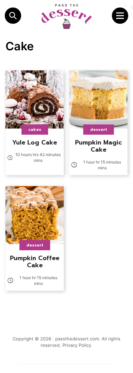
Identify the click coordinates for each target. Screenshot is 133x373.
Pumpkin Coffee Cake (34, 261)
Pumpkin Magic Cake (98, 146)
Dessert (98, 129)
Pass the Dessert (66, 16)
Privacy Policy (76, 345)
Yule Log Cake (34, 142)
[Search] (13, 15)
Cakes (34, 129)
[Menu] (120, 15)
